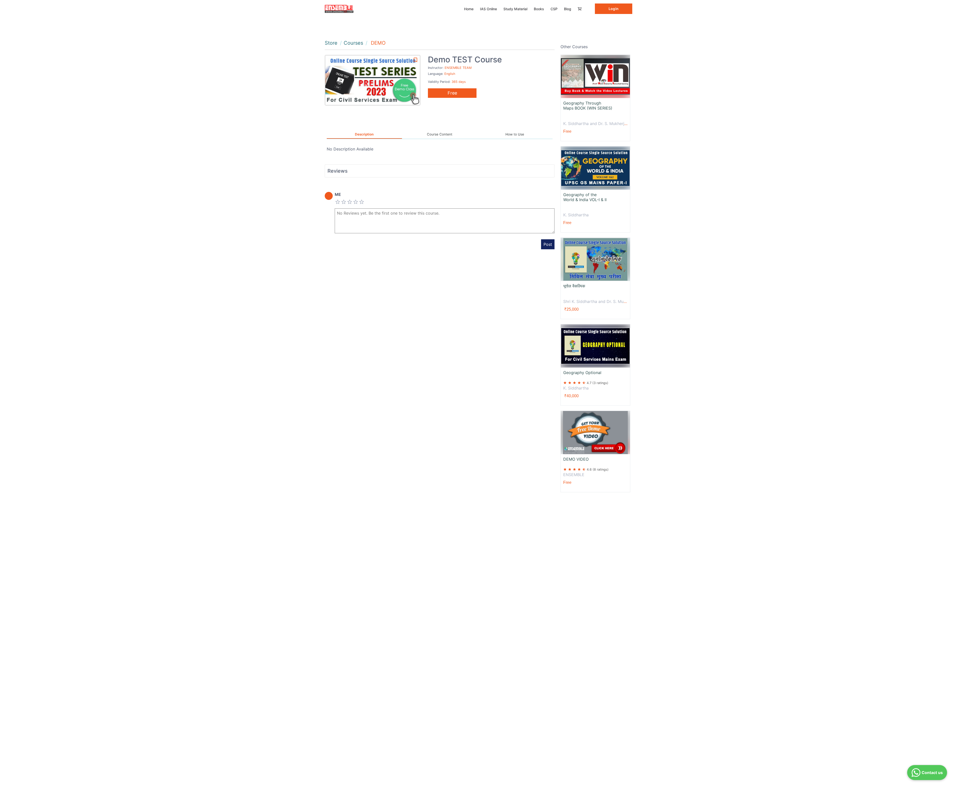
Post (548, 244)
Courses (353, 43)
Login (613, 8)
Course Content (439, 134)
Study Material (515, 9)
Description (364, 134)
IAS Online (488, 9)
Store (331, 43)
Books (539, 9)
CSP (554, 9)
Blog (567, 9)
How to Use (514, 134)
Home (469, 9)
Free (452, 93)
